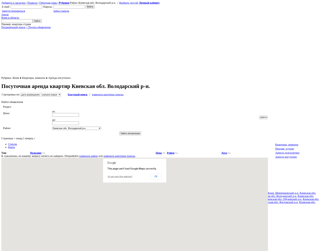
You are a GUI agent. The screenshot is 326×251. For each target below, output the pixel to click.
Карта (11, 147)
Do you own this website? (120, 176)
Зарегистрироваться (13, 11)
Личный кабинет (149, 2)
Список (12, 144)
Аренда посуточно (286, 156)
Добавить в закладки (13, 2)
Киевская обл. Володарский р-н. (278, 196)
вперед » (30, 138)
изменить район (88, 156)
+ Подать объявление (38, 27)
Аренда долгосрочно (287, 152)
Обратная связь (48, 2)
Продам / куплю (284, 148)
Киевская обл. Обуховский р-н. (284, 199)
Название (36, 152)
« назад (18, 138)
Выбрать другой (128, 2)
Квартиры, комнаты (286, 144)
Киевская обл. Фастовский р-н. (280, 202)
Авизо (10, 16)
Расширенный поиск (13, 27)
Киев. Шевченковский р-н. (283, 193)
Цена (159, 152)
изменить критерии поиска (107, 94)
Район (170, 152)
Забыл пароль (61, 11)
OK (155, 176)
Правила (32, 2)
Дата (224, 152)
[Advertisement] (103, 52)
